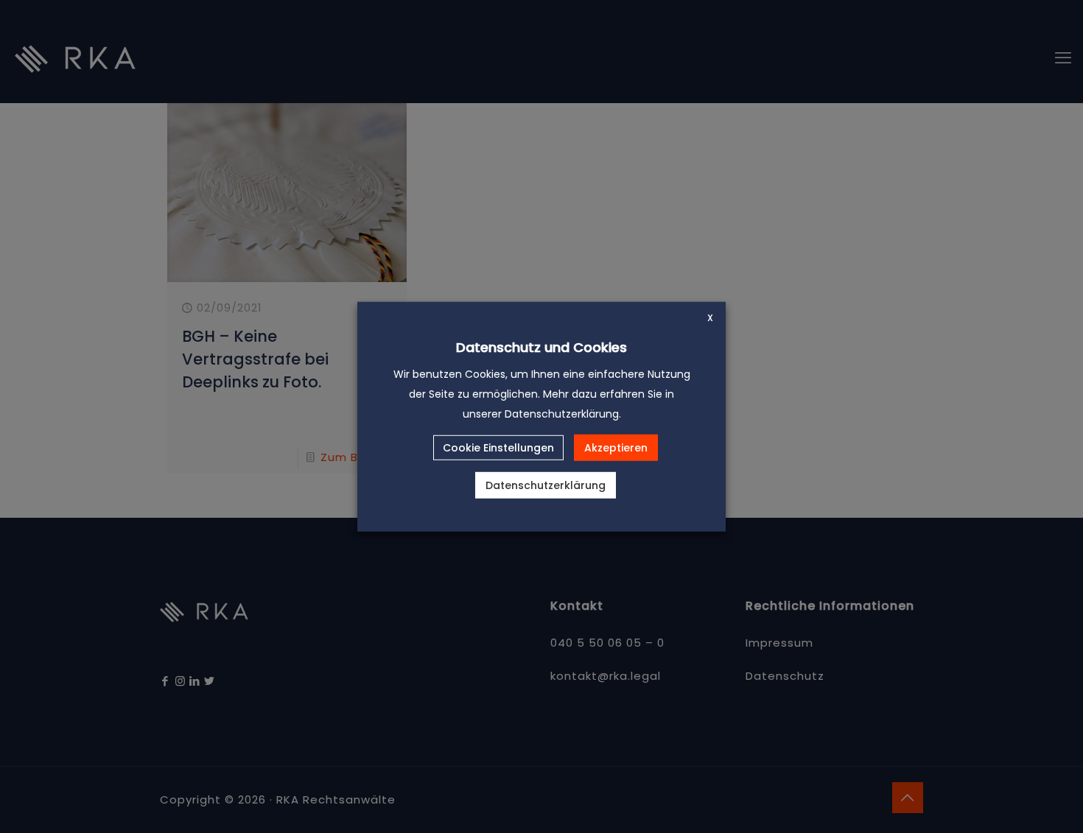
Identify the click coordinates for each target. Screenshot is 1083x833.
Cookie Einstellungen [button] (498, 447)
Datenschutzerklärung (546, 485)
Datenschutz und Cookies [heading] (541, 346)
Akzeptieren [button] (616, 447)
